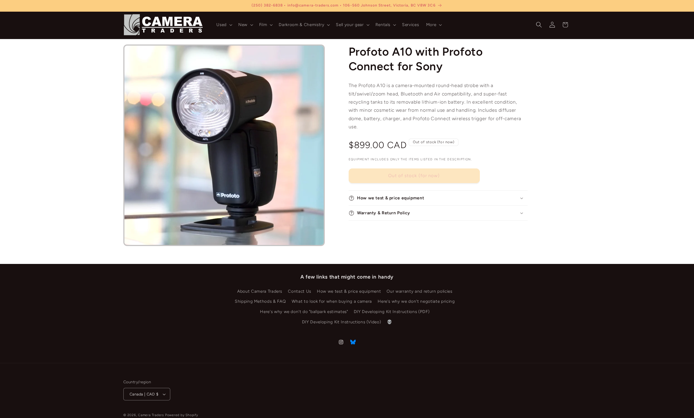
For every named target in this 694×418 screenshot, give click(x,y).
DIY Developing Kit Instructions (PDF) (391, 311)
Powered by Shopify (181, 415)
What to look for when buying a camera (332, 301)
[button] (224, 24)
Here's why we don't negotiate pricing (416, 301)
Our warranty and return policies (419, 291)
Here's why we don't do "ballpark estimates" (304, 311)
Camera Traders (151, 415)
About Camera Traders (259, 291)
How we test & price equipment (349, 291)
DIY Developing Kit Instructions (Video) (341, 321)
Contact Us (299, 291)
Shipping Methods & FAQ (260, 301)
